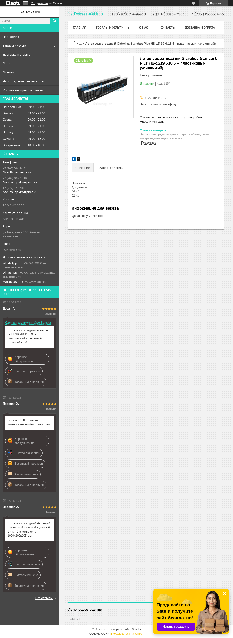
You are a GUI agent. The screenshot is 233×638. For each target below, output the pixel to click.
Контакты (167, 27)
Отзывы (9, 72)
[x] (78, 159)
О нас (7, 63)
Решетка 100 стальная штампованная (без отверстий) (29, 422)
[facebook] (74, 159)
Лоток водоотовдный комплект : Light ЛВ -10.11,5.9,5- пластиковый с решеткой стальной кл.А (30, 336)
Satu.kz (136, 629)
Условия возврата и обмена (23, 90)
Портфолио (11, 37)
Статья (75, 618)
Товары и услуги (14, 46)
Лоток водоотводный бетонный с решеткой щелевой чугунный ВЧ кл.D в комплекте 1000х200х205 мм (29, 529)
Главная (79, 27)
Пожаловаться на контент (128, 633)
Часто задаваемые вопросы (23, 81)
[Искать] (54, 20)
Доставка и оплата (16, 54)
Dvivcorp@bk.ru (14, 250)
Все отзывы (44, 598)
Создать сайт (39, 3)
